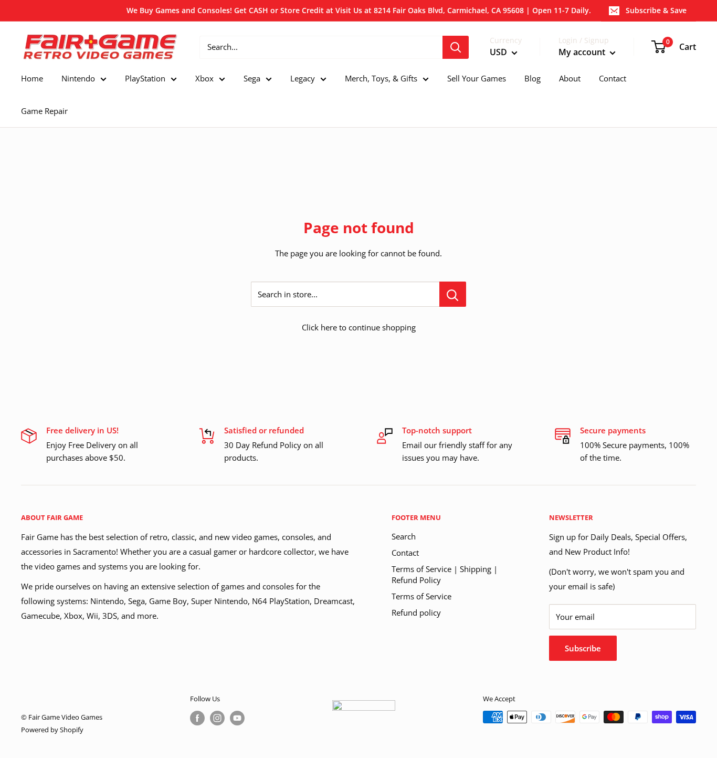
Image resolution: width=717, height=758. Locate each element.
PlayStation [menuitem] (145, 78)
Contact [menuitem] (612, 78)
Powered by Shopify (52, 729)
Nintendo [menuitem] (78, 78)
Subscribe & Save (656, 10)
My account (582, 52)
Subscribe (583, 648)
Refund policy (416, 612)
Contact (405, 552)
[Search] (455, 47)
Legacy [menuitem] (302, 78)
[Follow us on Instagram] (217, 718)
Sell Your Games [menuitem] (476, 78)
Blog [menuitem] (532, 78)
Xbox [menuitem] (204, 78)
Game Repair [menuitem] (44, 111)
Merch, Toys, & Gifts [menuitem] (381, 78)
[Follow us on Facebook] (197, 718)
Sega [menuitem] (252, 78)
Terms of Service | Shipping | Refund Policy (445, 574)
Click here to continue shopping (359, 327)
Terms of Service (421, 596)
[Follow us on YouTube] (237, 718)
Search (404, 536)
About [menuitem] (570, 78)
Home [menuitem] (32, 78)
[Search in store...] (452, 294)
